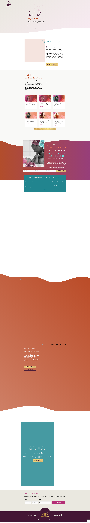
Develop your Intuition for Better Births (31, 104)
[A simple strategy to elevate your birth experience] (45, 115)
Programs (68, 1)
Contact (34, 516)
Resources (75, 1)
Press (31, 516)
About (62, 1)
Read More (27, 107)
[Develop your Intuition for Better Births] (31, 98)
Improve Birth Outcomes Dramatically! (57, 104)
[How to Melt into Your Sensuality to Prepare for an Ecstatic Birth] (59, 115)
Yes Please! (59, 503)
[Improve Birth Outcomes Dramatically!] (59, 98)
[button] (61, 171)
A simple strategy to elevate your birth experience (44, 121)
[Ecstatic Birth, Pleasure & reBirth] (45, 98)
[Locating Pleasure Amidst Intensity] (31, 115)
